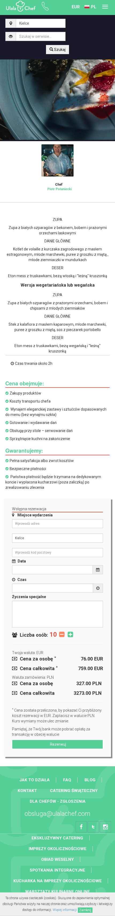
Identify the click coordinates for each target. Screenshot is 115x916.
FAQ (67, 780)
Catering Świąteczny (74, 790)
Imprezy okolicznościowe (57, 848)
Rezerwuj (57, 744)
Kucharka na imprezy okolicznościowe (57, 881)
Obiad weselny (57, 859)
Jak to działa (34, 780)
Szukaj (59, 49)
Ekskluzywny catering (57, 838)
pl (93, 6)
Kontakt (27, 790)
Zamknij (85, 910)
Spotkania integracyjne (57, 870)
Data (22, 561)
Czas (21, 579)
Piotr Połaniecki (59, 187)
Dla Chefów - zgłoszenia (58, 801)
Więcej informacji (65, 910)
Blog (90, 780)
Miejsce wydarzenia (35, 515)
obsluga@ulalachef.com (57, 813)
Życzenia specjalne (29, 597)
